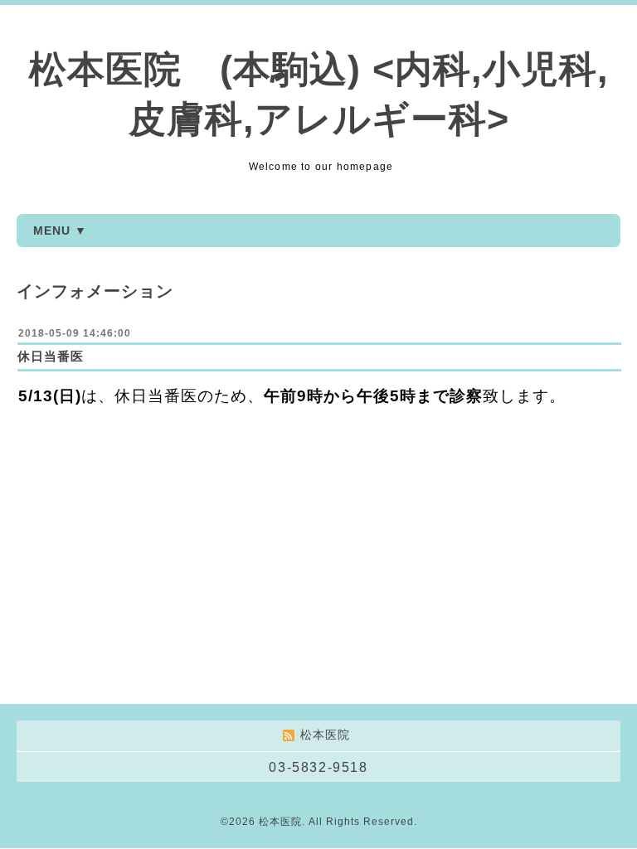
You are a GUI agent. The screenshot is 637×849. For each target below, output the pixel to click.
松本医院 (280, 821)
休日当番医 (50, 356)
